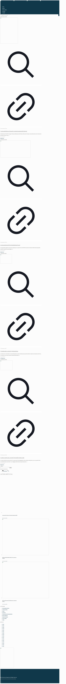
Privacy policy (8, 678)
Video (3, 619)
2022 (3, 630)
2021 (3, 631)
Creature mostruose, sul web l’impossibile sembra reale (12, 457)
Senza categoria (5, 615)
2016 (3, 638)
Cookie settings (13, 678)
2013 (3, 643)
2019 (3, 634)
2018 (3, 635)
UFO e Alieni (4, 618)
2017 (3, 637)
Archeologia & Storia (5, 608)
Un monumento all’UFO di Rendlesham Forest (10, 245)
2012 (3, 644)
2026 (3, 624)
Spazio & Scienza (5, 616)
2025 (3, 625)
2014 (3, 641)
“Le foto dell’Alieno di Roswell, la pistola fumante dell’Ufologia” (13, 131)
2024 (3, 627)
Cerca (10, 467)
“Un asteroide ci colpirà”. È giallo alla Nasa (9, 351)
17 (0, 358)
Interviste (4, 612)
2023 (3, 628)
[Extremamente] (26, 3)
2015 (3, 640)
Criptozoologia (4, 609)
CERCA (1, 466)
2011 (3, 646)
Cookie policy (2, 678)
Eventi (3, 611)
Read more (2, 138)
